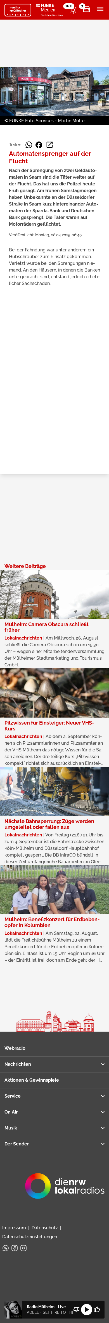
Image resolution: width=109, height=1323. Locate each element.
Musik (10, 1128)
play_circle (86, 1309)
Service (12, 1096)
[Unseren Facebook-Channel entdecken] (14, 1248)
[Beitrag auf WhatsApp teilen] (28, 145)
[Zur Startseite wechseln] (17, 10)
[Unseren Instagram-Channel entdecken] (23, 1248)
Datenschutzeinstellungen (29, 1236)
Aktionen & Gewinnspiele (31, 1080)
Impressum (14, 1227)
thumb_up (96, 1309)
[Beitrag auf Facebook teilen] (38, 145)
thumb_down (76, 1309)
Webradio (14, 1048)
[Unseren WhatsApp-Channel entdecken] (5, 1248)
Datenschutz (45, 1227)
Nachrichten (17, 1064)
